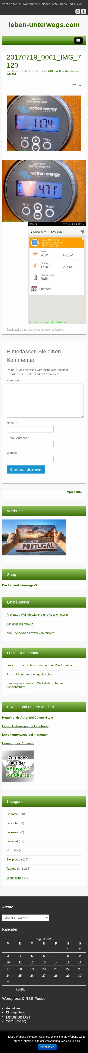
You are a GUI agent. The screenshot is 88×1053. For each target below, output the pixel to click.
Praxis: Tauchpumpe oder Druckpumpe (45, 665)
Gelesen (12, 832)
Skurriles (12, 850)
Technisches (14, 877)
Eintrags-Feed (15, 1012)
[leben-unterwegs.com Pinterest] (77, 11)
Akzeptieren (47, 1047)
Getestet (12, 841)
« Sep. (20, 988)
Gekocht (12, 823)
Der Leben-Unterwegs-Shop (22, 585)
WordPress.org (16, 1021)
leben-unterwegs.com (44, 25)
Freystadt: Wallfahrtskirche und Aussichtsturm (37, 614)
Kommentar (14, 380)
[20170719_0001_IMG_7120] (44, 123)
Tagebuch (13, 868)
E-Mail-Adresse (18, 437)
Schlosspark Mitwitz (19, 623)
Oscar (10, 665)
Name (12, 423)
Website (12, 452)
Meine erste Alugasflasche (34, 674)
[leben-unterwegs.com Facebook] (83, 11)
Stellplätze (13, 859)
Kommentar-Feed (18, 1016)
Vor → (77, 85)
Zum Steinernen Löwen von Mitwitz (30, 633)
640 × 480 (54, 71)
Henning (12, 683)
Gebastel (12, 814)
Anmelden (13, 1008)
